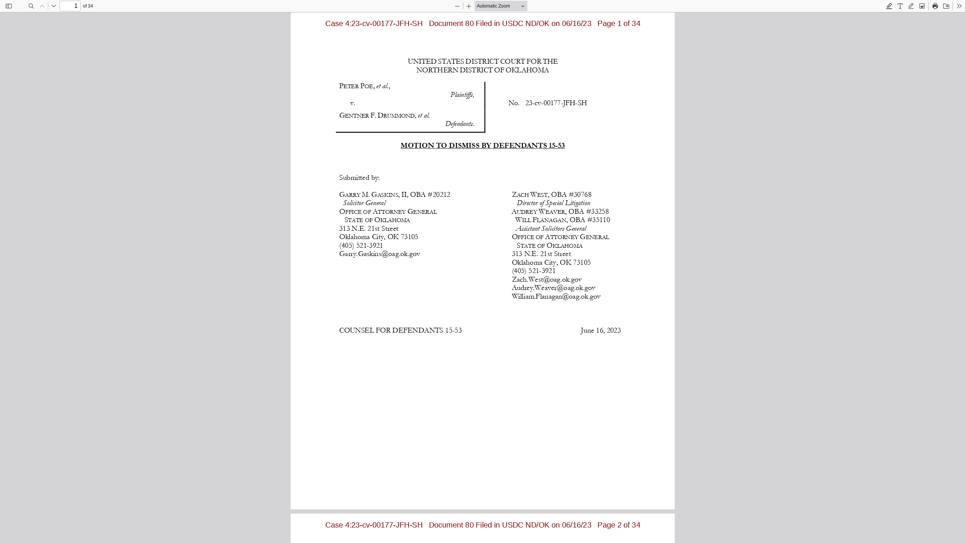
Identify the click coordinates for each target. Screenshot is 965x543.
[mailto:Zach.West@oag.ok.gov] (546, 279)
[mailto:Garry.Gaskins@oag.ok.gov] (379, 253)
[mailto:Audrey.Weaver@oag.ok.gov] (553, 287)
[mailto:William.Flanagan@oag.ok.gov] (555, 295)
